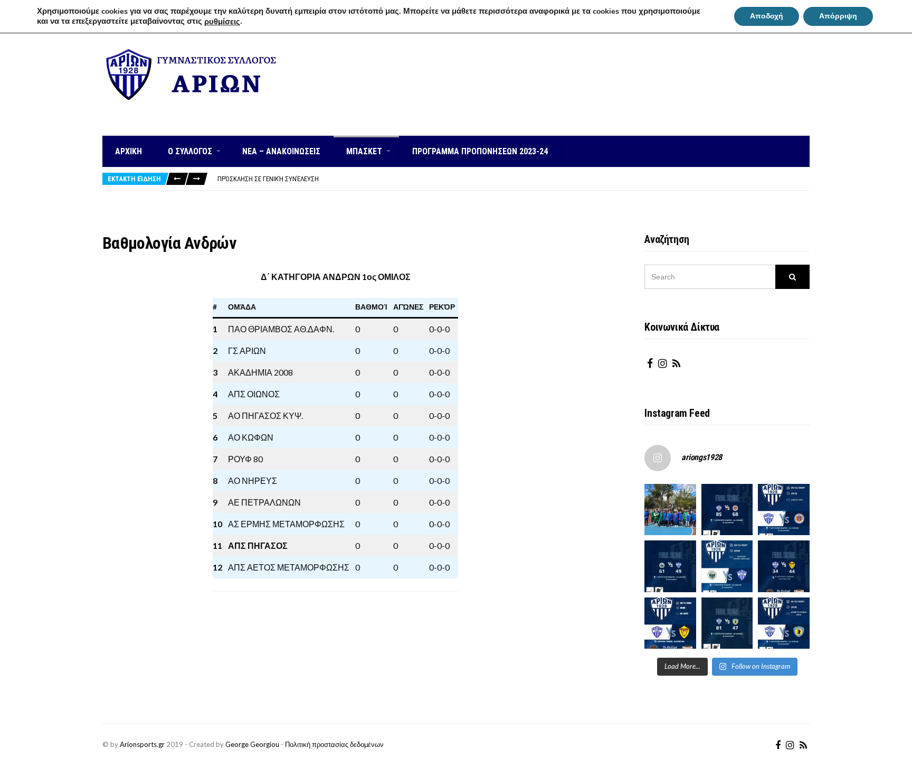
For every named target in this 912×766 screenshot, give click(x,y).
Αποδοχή (766, 16)
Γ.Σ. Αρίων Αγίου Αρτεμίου (193, 110)
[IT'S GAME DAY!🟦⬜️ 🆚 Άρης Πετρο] (670, 623)
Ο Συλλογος (190, 151)
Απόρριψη (838, 16)
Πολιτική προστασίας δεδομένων (334, 744)
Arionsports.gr (142, 744)
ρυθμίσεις (222, 21)
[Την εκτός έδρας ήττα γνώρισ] (670, 566)
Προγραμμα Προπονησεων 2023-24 (480, 151)
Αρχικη (128, 151)
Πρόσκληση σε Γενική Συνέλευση (268, 179)
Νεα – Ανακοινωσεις (281, 151)
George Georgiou (252, 744)
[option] (513, 178)
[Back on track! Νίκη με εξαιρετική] (727, 623)
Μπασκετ (364, 151)
